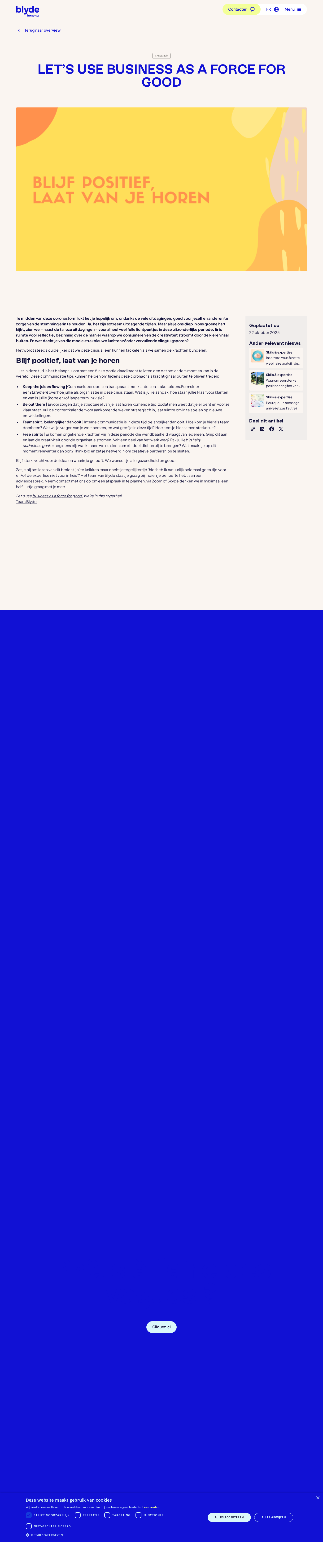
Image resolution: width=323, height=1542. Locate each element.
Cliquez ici (161, 1327)
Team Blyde (26, 501)
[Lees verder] (276, 358)
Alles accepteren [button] (229, 1517)
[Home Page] (27, 11)
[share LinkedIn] (262, 429)
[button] (271, 9)
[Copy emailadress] (195, 1327)
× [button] (317, 1498)
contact (63, 481)
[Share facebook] (271, 429)
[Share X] (281, 429)
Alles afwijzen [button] (274, 1517)
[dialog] (161, 1517)
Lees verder (150, 1507)
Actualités (161, 56)
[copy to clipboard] (253, 429)
